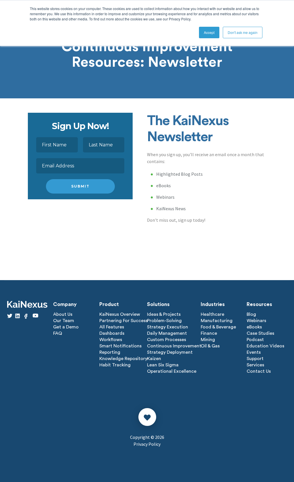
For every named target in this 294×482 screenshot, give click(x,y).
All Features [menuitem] (111, 327)
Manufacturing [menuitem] (217, 320)
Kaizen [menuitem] (154, 358)
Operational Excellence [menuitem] (171, 371)
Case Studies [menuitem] (260, 333)
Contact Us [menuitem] (259, 371)
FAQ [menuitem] (57, 333)
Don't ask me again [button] (243, 32)
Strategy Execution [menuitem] (167, 327)
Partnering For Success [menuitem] (123, 320)
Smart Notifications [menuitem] (120, 346)
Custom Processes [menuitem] (166, 339)
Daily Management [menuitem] (167, 333)
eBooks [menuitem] (254, 327)
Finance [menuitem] (209, 333)
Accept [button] (209, 32)
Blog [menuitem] (251, 314)
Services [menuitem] (255, 365)
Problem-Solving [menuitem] (164, 320)
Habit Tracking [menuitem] (115, 365)
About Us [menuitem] (62, 314)
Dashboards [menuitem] (111, 333)
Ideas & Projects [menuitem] (164, 314)
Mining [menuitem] (208, 339)
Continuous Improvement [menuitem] (174, 346)
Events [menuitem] (254, 352)
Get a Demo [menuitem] (66, 327)
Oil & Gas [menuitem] (210, 346)
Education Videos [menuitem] (265, 346)
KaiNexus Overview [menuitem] (119, 314)
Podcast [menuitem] (255, 339)
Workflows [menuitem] (110, 339)
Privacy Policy (147, 444)
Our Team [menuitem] (63, 320)
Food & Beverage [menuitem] (218, 327)
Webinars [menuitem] (256, 320)
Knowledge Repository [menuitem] (123, 358)
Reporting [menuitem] (109, 352)
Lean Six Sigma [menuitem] (163, 365)
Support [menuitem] (255, 358)
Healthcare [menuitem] (212, 314)
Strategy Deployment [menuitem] (170, 352)
